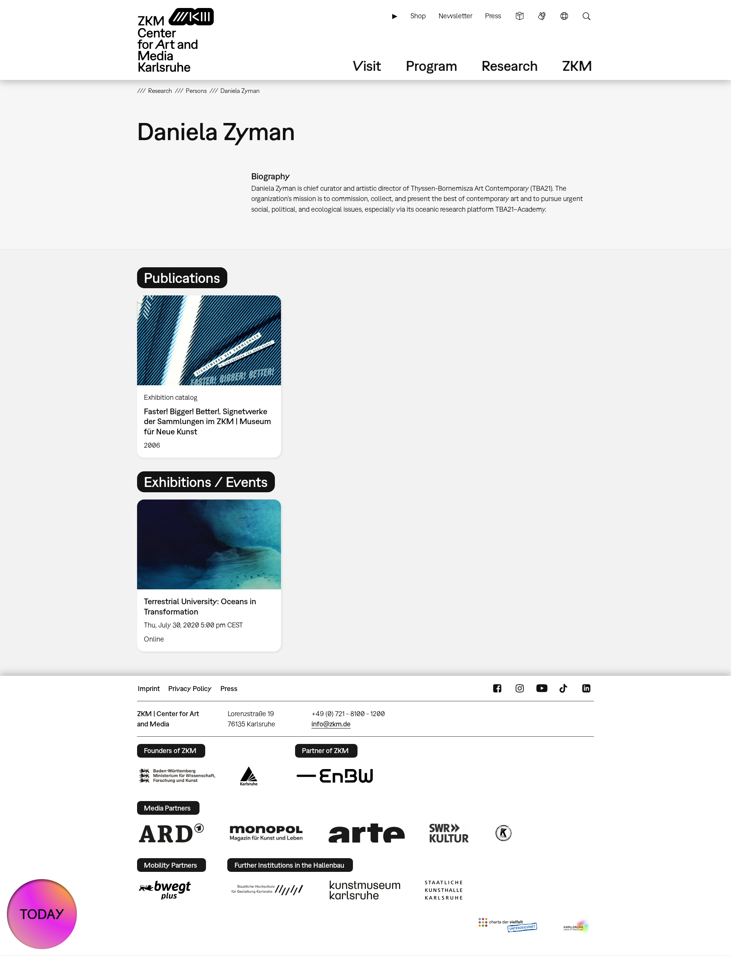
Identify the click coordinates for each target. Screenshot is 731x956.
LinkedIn (586, 689)
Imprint (149, 689)
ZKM (577, 65)
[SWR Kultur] (449, 833)
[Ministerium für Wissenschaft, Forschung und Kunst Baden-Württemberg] (177, 776)
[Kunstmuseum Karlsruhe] (365, 890)
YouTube (541, 689)
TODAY (42, 914)
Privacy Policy (190, 689)
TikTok (564, 689)
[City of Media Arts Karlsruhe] (577, 926)
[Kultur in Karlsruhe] (502, 833)
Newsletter (455, 16)
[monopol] (266, 833)
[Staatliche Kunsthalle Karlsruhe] (443, 890)
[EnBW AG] (335, 776)
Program (431, 65)
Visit (367, 65)
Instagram (519, 689)
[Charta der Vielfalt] (508, 926)
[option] (212, 376)
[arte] (367, 833)
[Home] (186, 40)
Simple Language (519, 16)
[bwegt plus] (165, 890)
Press (493, 16)
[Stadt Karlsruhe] (248, 775)
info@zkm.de (331, 724)
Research (510, 65)
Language (564, 16)
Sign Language (541, 16)
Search (586, 16)
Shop (418, 16)
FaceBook (497, 689)
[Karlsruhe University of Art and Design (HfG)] (267, 890)
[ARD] (171, 833)
